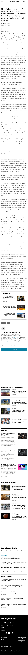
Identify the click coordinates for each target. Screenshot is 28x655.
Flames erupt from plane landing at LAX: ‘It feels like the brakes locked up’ (19, 393)
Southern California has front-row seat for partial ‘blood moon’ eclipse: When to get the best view (19, 516)
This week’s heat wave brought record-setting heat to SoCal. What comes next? (18, 411)
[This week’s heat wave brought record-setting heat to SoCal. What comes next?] (5, 411)
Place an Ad (3, 642)
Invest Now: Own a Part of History (22, 641)
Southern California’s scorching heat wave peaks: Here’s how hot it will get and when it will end (19, 507)
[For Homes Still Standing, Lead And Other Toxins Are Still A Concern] (22, 436)
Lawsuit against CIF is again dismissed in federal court (13, 567)
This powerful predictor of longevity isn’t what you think (13, 571)
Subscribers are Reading (9, 548)
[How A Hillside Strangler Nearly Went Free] (22, 452)
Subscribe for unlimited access (7, 625)
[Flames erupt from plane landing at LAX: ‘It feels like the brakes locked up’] (5, 392)
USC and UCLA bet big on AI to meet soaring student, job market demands (19, 497)
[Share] (2, 29)
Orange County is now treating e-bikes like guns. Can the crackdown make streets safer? (19, 488)
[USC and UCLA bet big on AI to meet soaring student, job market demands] (5, 497)
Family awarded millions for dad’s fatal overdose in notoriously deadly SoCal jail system (19, 421)
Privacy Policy (9, 341)
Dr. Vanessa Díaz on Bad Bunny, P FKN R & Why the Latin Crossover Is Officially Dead (8, 465)
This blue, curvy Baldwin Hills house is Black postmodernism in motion (9, 314)
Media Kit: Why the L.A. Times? (22, 638)
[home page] (14, 1)
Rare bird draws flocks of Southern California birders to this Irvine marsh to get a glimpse (19, 402)
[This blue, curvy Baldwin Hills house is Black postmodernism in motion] (21, 315)
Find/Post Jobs (4, 639)
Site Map (3, 627)
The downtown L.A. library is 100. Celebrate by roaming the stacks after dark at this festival (9, 306)
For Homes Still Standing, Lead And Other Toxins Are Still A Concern (8, 434)
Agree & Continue (14, 349)
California (4, 6)
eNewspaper (4, 637)
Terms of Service (16, 337)
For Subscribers (4, 555)
